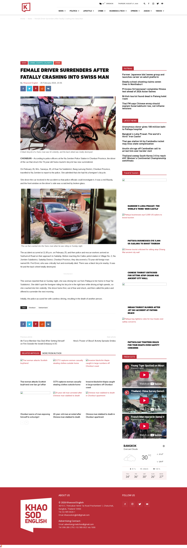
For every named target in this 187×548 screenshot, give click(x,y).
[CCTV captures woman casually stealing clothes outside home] (68, 369)
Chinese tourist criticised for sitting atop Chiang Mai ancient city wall (143, 275)
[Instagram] (153, 3)
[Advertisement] (93, 41)
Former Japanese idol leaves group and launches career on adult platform (143, 75)
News (61, 11)
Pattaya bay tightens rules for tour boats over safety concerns (143, 345)
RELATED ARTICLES (30, 353)
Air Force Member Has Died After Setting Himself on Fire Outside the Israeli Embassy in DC (42, 342)
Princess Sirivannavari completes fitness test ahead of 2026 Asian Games (144, 90)
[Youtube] (162, 3)
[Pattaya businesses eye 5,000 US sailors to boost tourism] (144, 229)
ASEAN (147, 11)
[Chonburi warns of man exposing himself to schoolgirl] (35, 401)
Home (22, 19)
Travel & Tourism (131, 173)
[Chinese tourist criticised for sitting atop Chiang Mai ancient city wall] (144, 264)
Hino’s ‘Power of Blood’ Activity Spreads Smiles (94, 341)
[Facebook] (149, 3)
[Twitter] (158, 3)
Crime (100, 11)
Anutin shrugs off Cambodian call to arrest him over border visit (141, 149)
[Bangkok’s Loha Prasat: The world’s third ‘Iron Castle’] (144, 195)
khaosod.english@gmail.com (77, 515)
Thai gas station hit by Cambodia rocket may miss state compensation (143, 142)
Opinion (134, 11)
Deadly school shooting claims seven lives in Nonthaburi (141, 83)
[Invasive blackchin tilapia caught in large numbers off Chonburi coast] (101, 369)
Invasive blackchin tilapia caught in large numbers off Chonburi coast (100, 385)
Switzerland (43, 308)
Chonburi (32, 308)
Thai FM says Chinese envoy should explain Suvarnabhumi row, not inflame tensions (143, 106)
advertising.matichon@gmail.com (79, 524)
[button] (145, 3)
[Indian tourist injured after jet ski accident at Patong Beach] (144, 299)
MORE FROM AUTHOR (51, 353)
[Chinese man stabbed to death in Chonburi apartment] (101, 401)
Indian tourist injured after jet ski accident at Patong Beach (144, 310)
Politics (73, 11)
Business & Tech (117, 11)
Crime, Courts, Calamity (41, 63)
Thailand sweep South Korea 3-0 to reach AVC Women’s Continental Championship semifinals (144, 158)
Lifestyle (87, 11)
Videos (159, 11)
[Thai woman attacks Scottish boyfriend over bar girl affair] (35, 369)
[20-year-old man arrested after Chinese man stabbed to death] (68, 401)
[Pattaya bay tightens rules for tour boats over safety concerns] (144, 333)
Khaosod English (30, 83)
